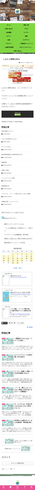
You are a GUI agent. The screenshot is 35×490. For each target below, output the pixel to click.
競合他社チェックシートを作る (14, 242)
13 (3, 258)
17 (22, 258)
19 (31, 258)
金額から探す (5, 170)
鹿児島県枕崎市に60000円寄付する (11, 154)
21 (8, 260)
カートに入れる (6, 146)
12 (31, 256)
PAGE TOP (32, 473)
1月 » (20, 268)
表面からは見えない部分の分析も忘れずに (18, 238)
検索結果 (4, 162)
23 (17, 260)
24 (22, 260)
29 (13, 262)
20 (3, 260)
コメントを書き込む (17, 463)
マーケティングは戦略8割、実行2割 (16, 234)
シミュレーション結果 (8, 178)
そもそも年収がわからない (9, 139)
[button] (31, 324)
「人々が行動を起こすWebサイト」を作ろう (18, 229)
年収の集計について (7, 131)
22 (13, 260)
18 (26, 258)
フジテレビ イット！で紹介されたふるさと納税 (15, 193)
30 (17, 262)
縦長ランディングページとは (14, 224)
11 (26, 256)
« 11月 (15, 268)
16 (17, 258)
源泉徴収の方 (5, 186)
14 (8, 258)
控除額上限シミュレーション (9, 201)
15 (13, 258)
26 (31, 260)
